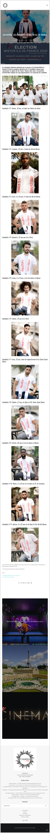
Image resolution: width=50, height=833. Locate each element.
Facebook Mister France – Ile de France (11, 575)
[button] (47, 5)
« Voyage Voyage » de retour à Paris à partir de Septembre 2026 (25, 794)
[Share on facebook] (18, 583)
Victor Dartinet (34, 40)
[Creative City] (5, 5)
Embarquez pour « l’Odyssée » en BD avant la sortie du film (25, 796)
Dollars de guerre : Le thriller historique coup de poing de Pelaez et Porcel (25, 783)
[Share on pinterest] (23, 583)
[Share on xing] (29, 583)
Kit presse (25, 813)
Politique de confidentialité (25, 815)
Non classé (24, 40)
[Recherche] (25, 806)
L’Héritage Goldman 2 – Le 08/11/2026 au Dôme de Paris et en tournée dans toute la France (25, 793)
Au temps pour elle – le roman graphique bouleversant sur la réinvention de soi (25, 797)
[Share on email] (31, 583)
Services (25, 812)
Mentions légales (25, 816)
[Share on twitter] (20, 583)
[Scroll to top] (47, 830)
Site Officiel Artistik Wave (8, 577)
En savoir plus (25, 810)
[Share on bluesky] (28, 583)
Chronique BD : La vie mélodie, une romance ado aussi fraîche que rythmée (25, 785)
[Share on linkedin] (25, 583)
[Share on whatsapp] (26, 583)
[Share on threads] (22, 583)
